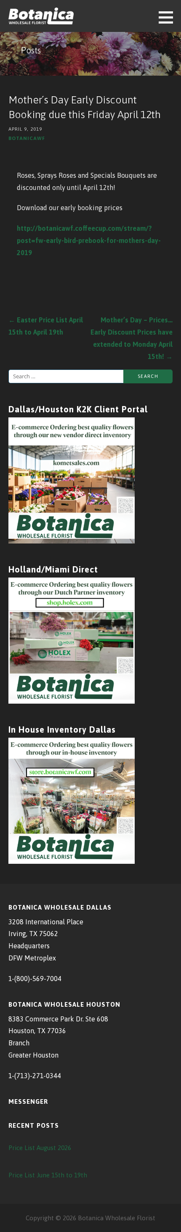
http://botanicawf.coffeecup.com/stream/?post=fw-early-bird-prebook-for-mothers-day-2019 (89, 240)
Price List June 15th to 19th (47, 1175)
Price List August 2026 (39, 1147)
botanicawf (26, 138)
